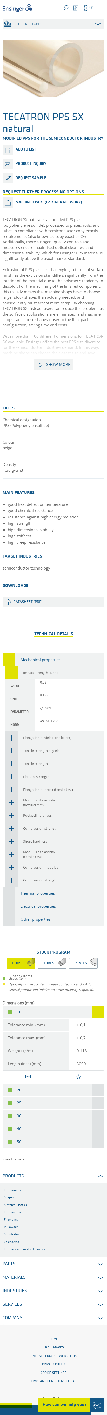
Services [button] (12, 1304)
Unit (14, 699)
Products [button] (13, 1176)
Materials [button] (14, 1277)
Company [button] (12, 1318)
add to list (26, 150)
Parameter (19, 712)
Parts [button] (9, 1264)
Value (15, 686)
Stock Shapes (28, 23)
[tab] (53, 659)
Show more (58, 364)
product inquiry (31, 164)
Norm (15, 725)
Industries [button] (15, 1291)
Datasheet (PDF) (28, 602)
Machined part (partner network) (49, 202)
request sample (31, 178)
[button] (99, 8)
